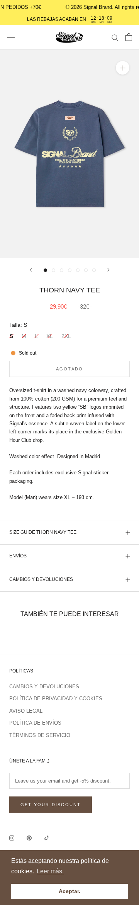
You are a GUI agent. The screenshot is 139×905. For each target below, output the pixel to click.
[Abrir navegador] (11, 37)
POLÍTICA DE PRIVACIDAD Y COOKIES (55, 698)
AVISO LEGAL (25, 711)
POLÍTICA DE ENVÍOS (35, 723)
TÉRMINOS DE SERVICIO (39, 735)
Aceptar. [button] (69, 891)
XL (49, 336)
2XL (66, 336)
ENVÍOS (18, 556)
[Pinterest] (29, 838)
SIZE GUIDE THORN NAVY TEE (42, 532)
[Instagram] (11, 838)
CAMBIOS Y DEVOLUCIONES (41, 579)
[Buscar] (115, 37)
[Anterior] (31, 270)
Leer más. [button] (50, 871)
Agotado (69, 369)
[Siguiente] (108, 270)
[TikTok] (46, 838)
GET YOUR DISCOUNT (50, 804)
